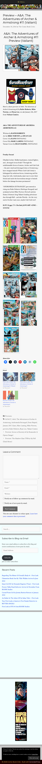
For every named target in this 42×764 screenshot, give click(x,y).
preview (6, 429)
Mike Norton (31, 425)
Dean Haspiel (32, 422)
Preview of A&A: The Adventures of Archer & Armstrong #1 (9, 402)
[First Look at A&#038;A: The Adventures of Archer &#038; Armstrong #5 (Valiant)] (10, 376)
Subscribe (7, 558)
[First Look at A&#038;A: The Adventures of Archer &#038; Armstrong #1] (27, 376)
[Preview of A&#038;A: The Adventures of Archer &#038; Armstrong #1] (10, 395)
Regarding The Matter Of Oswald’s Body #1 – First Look (20, 575)
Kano (14, 425)
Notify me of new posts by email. (16, 503)
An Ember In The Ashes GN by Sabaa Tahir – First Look (20, 598)
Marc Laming (21, 425)
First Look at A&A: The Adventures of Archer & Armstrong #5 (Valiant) (9, 384)
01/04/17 (8, 419)
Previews (8, 416)
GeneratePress (34, 762)
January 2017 (7, 425)
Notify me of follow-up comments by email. (20, 498)
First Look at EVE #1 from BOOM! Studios (16, 606)
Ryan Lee (23, 429)
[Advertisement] (21, 644)
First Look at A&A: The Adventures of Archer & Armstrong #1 (26, 384)
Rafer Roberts (14, 429)
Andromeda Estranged (19, 422)
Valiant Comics (32, 429)
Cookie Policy (35, 754)
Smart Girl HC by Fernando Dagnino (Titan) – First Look (20, 584)
